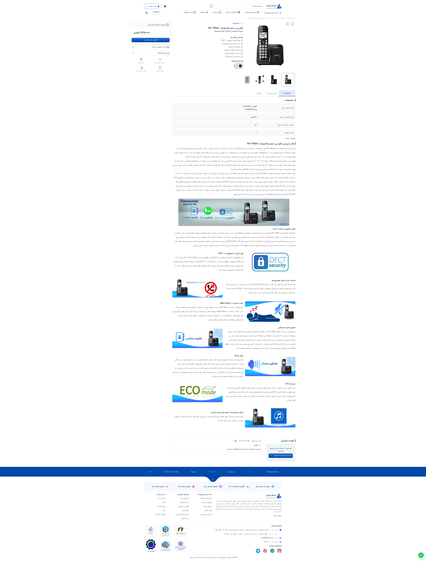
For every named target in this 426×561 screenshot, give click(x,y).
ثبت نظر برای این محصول (282, 456)
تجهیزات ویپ (207, 506)
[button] (245, 79)
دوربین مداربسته (206, 514)
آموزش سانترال (160, 514)
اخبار (164, 510)
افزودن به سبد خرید (150, 40)
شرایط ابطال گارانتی (182, 514)
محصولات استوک (231, 12)
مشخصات (287, 93)
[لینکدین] (272, 551)
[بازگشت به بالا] (213, 479)
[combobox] (237, 6)
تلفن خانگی (281, 18)
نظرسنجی (185, 510)
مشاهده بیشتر (277, 516)
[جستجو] (211, 6)
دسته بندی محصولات (271, 13)
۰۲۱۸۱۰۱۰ (266, 542)
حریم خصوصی (184, 502)
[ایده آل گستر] (274, 495)
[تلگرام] (258, 551)
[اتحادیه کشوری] (180, 545)
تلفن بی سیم (272, 18)
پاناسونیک (236, 23)
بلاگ (164, 502)
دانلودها (202, 12)
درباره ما (215, 12)
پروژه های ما (161, 506)
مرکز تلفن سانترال (206, 498)
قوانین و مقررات (183, 506)
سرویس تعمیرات (250, 12)
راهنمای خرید (184, 498)
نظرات (258, 93)
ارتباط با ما (162, 498)
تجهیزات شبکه (207, 502)
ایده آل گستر (290, 18)
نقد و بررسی (271, 93)
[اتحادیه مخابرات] (165, 545)
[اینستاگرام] (279, 551)
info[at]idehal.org (267, 538)
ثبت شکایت (185, 519)
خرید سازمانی (188, 12)
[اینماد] (180, 531)
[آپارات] (265, 551)
